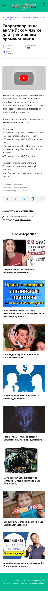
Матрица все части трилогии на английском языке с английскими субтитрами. (21, 480)
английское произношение (15, 187)
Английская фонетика (13, 185)
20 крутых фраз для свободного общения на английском (19, 271)
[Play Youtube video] (24, 78)
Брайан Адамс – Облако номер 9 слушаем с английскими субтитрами (23, 438)
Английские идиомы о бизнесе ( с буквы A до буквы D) (21, 397)
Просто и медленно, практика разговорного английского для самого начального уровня (23, 313)
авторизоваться (23, 219)
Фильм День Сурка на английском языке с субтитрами (21, 356)
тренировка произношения (15, 190)
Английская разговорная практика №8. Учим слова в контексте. (23, 564)
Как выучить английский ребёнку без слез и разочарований (23, 523)
